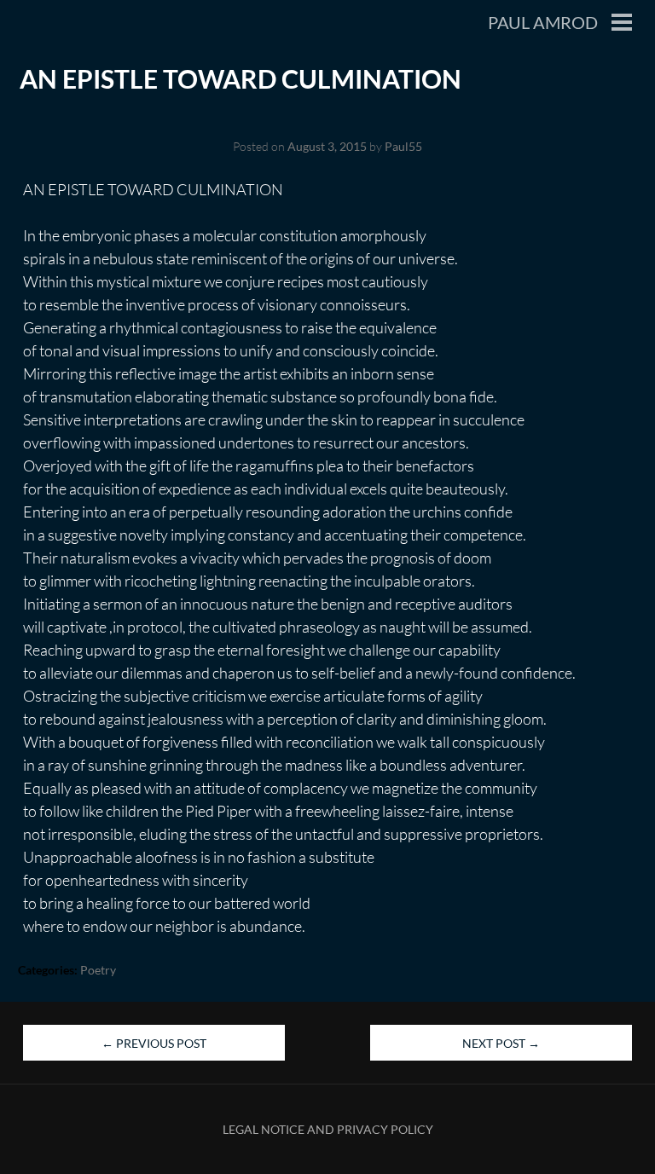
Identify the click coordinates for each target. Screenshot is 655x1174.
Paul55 (403, 146)
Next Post (501, 1043)
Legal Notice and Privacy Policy (328, 1129)
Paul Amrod (543, 22)
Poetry (98, 970)
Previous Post (153, 1043)
